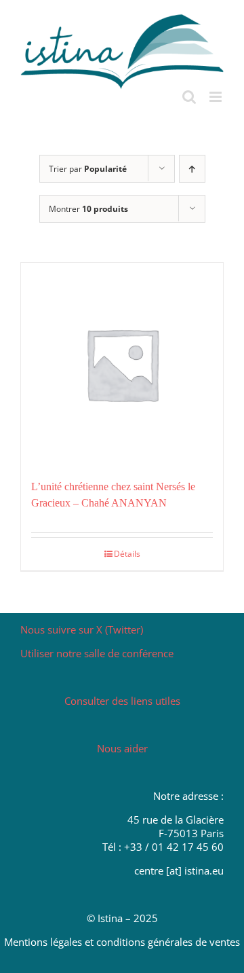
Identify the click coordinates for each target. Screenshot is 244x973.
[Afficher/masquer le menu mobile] (216, 97)
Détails (127, 553)
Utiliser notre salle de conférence (97, 653)
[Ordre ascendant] (192, 169)
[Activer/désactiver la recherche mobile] (189, 97)
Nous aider (122, 748)
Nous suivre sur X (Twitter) (81, 629)
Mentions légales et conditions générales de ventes (122, 942)
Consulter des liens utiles (122, 701)
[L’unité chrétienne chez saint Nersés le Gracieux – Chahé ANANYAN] (122, 364)
